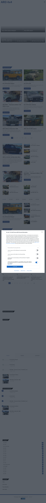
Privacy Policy (29, 270)
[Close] (42, 232)
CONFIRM (15, 266)
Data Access (23, 270)
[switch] (36, 250)
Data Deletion (16, 270)
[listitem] (23, 247)
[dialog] (23, 251)
